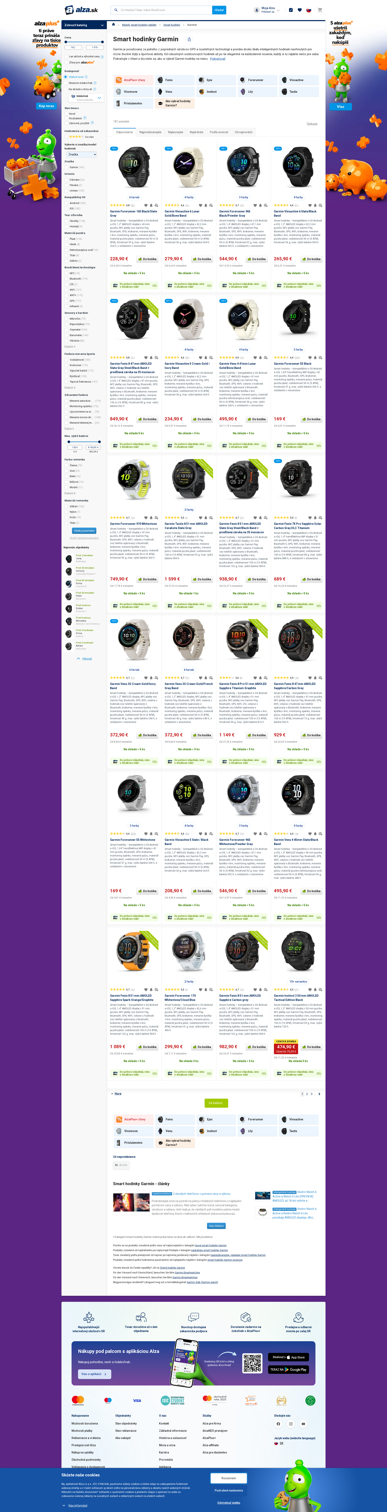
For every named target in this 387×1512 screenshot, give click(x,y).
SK (281, 1443)
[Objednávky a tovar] (290, 10)
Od (65, 42)
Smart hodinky (171, 24)
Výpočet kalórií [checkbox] (78, 370)
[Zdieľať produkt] (189, 39)
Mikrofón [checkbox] (75, 318)
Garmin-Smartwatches (187, 1272)
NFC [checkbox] (72, 273)
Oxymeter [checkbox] (75, 329)
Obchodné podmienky (86, 1459)
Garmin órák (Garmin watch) (202, 1282)
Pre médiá (166, 1459)
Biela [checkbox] (72, 476)
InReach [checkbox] (74, 306)
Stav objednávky (126, 1423)
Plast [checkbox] (72, 238)
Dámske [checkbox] (74, 179)
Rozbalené (75, 118)
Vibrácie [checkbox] (74, 340)
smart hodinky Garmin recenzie (224, 1260)
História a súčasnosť (172, 1438)
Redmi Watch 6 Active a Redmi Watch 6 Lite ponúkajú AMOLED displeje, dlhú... (295, 1213)
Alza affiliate (211, 1445)
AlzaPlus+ (209, 1438)
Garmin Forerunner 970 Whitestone (133, 523)
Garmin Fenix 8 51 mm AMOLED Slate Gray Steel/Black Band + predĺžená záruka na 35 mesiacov (241, 528)
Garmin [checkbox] (74, 167)
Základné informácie (173, 1430)
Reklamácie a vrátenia (86, 1438)
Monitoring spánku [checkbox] (81, 406)
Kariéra (164, 1452)
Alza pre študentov (215, 1452)
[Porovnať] (156, 205)
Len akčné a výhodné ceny (84, 56)
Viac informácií (77, 1505)
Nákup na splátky (83, 1452)
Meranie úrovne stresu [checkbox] (82, 417)
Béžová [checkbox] (74, 481)
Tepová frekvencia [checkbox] (80, 381)
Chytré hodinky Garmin (172, 1267)
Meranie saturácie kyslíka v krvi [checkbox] (82, 400)
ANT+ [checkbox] (73, 295)
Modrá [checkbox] (73, 487)
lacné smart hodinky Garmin (211, 1245)
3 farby (243, 197)
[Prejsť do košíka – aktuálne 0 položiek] (319, 10)
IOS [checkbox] (72, 208)
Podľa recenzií (219, 132)
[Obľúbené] (299, 10)
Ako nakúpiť (123, 1438)
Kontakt (164, 1423)
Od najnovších (244, 132)
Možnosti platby (82, 1430)
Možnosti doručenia (85, 1423)
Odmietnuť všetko (228, 1502)
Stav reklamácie (125, 1430)
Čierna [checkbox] (73, 465)
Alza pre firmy (212, 1423)
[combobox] (161, 10)
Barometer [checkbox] (76, 335)
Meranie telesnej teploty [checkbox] (82, 422)
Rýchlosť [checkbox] (75, 376)
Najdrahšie (196, 132)
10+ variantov (298, 981)
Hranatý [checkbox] (74, 226)
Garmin (192, 24)
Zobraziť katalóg (75, 25)
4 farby (189, 197)
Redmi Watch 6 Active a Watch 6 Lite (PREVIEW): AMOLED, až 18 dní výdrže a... (295, 1196)
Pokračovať (217, 59)
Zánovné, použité (79, 123)
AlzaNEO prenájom (215, 1430)
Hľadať (219, 10)
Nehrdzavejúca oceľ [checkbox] (81, 249)
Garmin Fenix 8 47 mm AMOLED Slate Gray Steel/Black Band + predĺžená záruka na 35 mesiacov (132, 368)
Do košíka (149, 259)
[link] (84, 659)
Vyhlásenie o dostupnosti (88, 1467)
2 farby (189, 509)
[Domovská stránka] (113, 25)
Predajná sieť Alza (84, 1445)
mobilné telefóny (162, 1193)
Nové (72, 113)
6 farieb (134, 197)
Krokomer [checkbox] (75, 365)
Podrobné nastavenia (229, 1490)
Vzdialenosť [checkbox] (77, 359)
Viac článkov (216, 1225)
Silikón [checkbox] (74, 260)
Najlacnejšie (175, 132)
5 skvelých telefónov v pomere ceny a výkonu (201, 1193)
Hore (118, 1093)
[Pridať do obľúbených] (146, 205)
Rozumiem (229, 1478)
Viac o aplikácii (91, 1374)
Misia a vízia (167, 1445)
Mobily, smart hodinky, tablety (139, 24)
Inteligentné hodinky (284, 1192)
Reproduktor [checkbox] (77, 324)
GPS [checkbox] (72, 300)
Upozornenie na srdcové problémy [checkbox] (82, 411)
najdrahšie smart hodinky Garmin (209, 1250)
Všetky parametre (84, 530)
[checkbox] (84, 57)
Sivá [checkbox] (72, 470)
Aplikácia (165, 1467)
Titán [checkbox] (72, 255)
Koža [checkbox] (73, 517)
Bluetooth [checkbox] (75, 278)
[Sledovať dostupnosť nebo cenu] (151, 205)
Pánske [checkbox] (74, 185)
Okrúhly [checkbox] (74, 220)
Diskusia (312, 123)
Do (102, 42)
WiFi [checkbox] (72, 289)
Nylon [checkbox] (73, 511)
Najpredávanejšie (150, 132)
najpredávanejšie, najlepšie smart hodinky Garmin (238, 1255)
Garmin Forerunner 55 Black (292, 363)
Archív (123, 1165)
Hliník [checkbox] (73, 244)
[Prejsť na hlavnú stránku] (81, 10)
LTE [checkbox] (72, 284)
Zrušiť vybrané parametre (84, 537)
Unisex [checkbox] (74, 190)
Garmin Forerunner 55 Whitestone (132, 839)
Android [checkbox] (74, 203)
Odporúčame (124, 132)
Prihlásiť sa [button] (268, 11)
